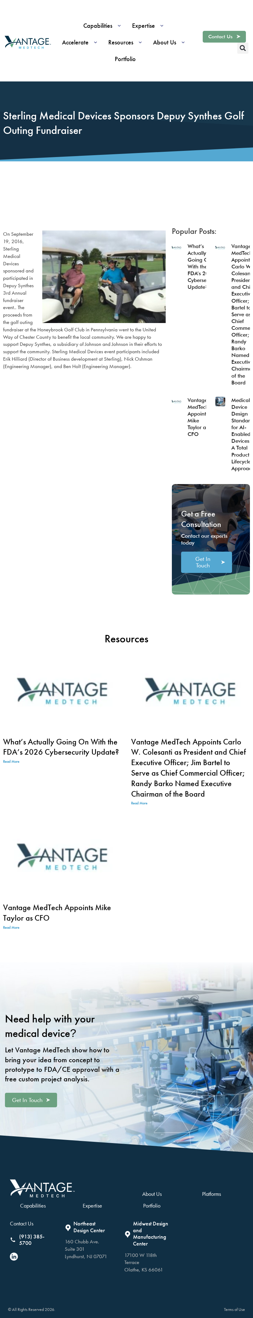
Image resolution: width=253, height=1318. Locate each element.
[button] (104, 26)
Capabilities (33, 1205)
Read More (11, 761)
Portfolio (151, 1205)
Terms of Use (234, 1309)
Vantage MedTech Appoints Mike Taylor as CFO (57, 912)
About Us (152, 1193)
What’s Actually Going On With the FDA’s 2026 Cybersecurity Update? (203, 266)
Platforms (211, 1193)
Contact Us (21, 1223)
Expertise (92, 1205)
